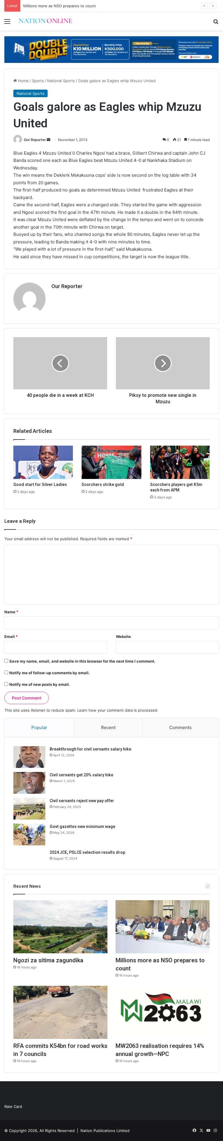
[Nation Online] (45, 21)
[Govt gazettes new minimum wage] (29, 834)
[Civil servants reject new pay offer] (29, 809)
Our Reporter (35, 140)
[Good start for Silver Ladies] (43, 462)
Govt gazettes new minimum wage (82, 826)
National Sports (61, 80)
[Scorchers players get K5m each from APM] (180, 462)
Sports (38, 80)
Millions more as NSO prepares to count (59, 5)
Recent (108, 727)
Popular (39, 727)
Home (23, 80)
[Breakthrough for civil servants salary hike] (29, 757)
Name (11, 612)
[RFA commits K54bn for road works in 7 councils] (60, 1012)
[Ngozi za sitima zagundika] (60, 926)
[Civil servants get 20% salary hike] (29, 783)
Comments (180, 727)
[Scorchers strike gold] (111, 462)
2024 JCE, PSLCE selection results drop (87, 852)
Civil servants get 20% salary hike (81, 775)
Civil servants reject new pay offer (82, 800)
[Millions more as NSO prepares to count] (163, 926)
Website (123, 636)
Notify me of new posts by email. (39, 684)
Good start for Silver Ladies (40, 484)
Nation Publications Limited (105, 1130)
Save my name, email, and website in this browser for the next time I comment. (82, 661)
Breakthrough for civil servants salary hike (90, 749)
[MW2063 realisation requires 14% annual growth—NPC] (163, 1012)
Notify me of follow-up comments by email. (49, 672)
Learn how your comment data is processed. (117, 710)
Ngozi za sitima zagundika (48, 960)
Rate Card (13, 1106)
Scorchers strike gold (103, 484)
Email (11, 636)
